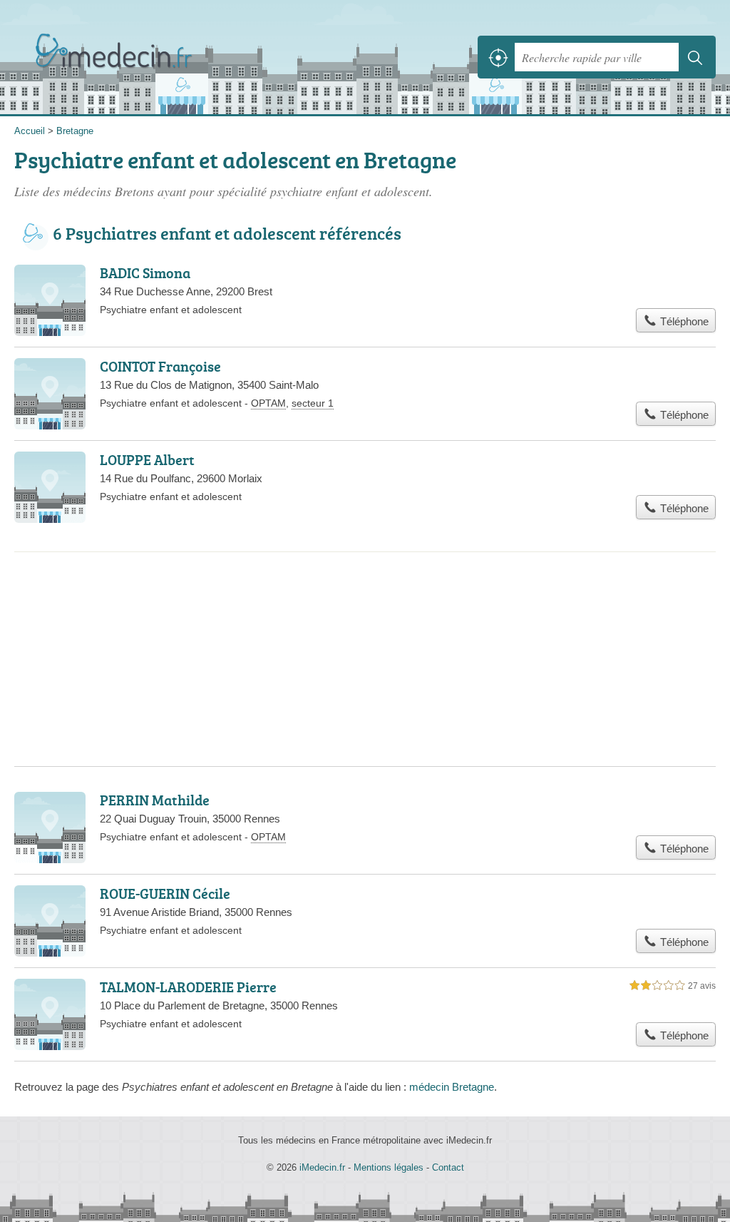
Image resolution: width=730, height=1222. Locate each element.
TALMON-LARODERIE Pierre (188, 987)
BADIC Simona (145, 272)
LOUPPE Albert (147, 459)
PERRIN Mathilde (155, 800)
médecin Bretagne (451, 1087)
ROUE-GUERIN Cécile (165, 893)
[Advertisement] (365, 610)
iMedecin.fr (117, 57)
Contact (448, 1167)
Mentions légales (388, 1167)
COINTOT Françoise (160, 366)
